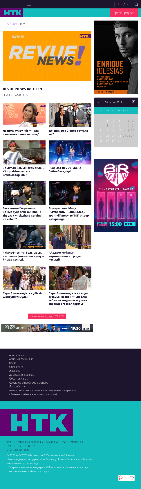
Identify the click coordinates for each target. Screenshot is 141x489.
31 (119, 140)
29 (107, 140)
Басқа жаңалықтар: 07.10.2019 (47, 316)
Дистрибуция (17, 386)
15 (107, 130)
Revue (12, 363)
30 (113, 140)
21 (101, 135)
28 (101, 140)
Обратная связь (18, 378)
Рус (128, 4)
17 (119, 130)
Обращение (16, 367)
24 (119, 135)
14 (101, 130)
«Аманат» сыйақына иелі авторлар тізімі (33, 394)
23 (113, 135)
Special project (123, 12)
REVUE (24, 24)
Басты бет (11, 24)
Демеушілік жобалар (21, 374)
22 (107, 135)
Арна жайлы (16, 355)
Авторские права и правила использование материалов (42, 390)
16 (113, 130)
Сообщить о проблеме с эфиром (28, 382)
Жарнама (14, 370)
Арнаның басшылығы (22, 359)
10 (119, 125)
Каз (120, 4)
